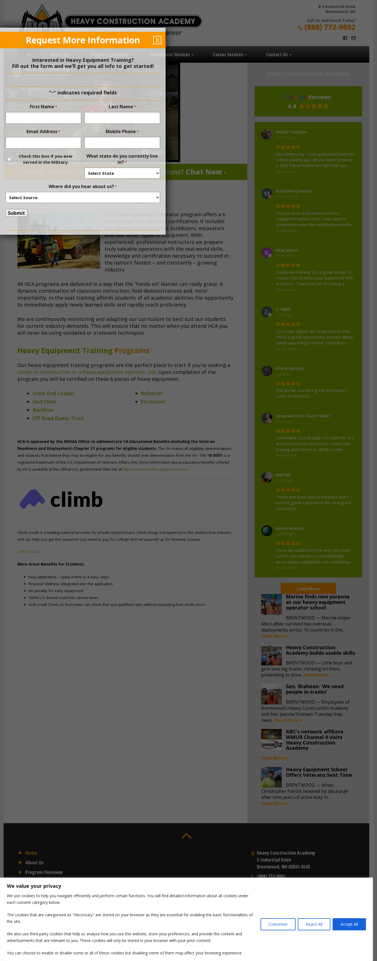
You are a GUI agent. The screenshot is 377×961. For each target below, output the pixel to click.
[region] (188, 919)
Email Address (43, 131)
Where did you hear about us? (83, 186)
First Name (43, 107)
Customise (278, 924)
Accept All (349, 924)
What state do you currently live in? (122, 159)
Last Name (122, 107)
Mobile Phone (122, 131)
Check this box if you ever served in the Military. (46, 159)
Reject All (314, 924)
